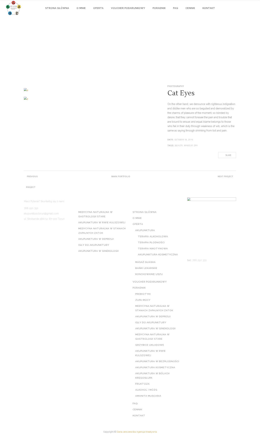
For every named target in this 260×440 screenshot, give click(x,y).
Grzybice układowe (149, 345)
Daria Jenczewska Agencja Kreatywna (137, 431)
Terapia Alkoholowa (153, 236)
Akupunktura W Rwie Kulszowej (101, 222)
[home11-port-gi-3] (55, 101)
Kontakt (139, 415)
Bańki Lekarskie (146, 268)
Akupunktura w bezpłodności (157, 361)
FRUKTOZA (142, 384)
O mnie (137, 218)
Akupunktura (145, 230)
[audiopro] (55, 86)
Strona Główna (145, 212)
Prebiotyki (143, 294)
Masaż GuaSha (145, 262)
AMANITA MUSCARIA (148, 396)
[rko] (55, 107)
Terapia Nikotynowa (153, 248)
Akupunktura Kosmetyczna (158, 254)
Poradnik (139, 287)
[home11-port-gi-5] (55, 92)
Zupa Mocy (143, 300)
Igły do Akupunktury (93, 245)
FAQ (135, 403)
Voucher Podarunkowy (150, 281)
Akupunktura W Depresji (96, 239)
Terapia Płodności (151, 242)
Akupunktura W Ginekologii (98, 251)
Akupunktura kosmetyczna (155, 367)
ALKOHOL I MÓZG (146, 390)
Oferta (138, 224)
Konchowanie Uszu (149, 274)
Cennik (137, 409)
